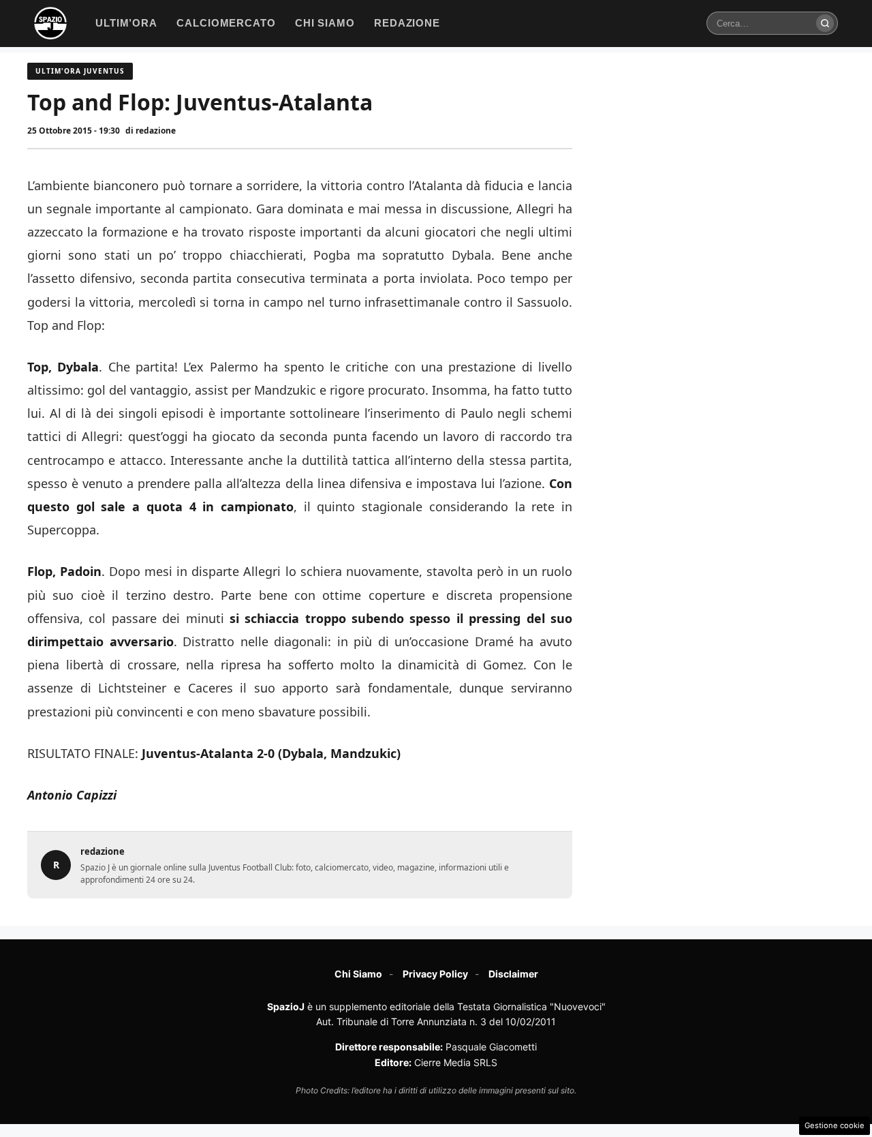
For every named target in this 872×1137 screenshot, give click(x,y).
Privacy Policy (435, 974)
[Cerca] (825, 23)
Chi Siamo (358, 974)
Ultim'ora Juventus (80, 71)
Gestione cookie (835, 1125)
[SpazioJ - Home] (50, 23)
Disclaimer (513, 974)
